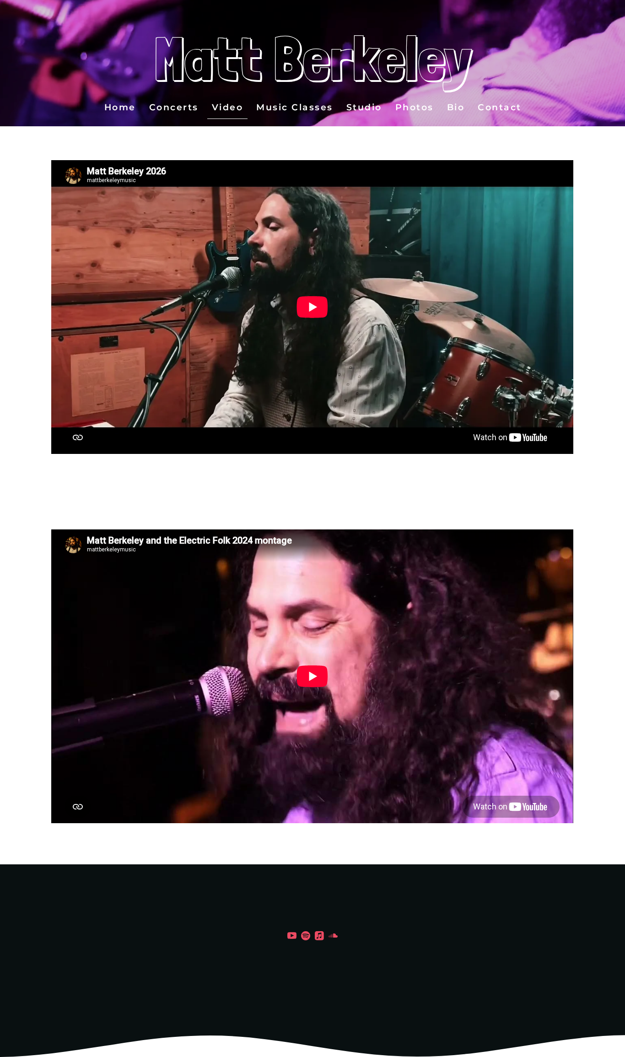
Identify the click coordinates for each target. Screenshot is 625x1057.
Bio (455, 107)
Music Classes (294, 107)
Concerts (173, 107)
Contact (500, 107)
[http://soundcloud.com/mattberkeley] (333, 937)
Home (119, 107)
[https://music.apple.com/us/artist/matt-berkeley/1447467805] (319, 937)
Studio (364, 107)
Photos (414, 107)
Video (227, 107)
